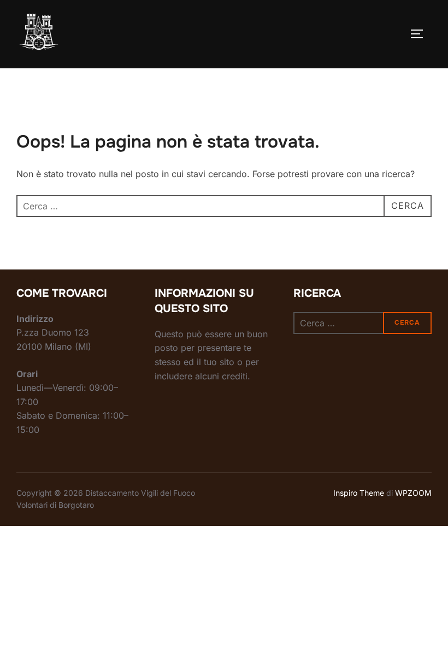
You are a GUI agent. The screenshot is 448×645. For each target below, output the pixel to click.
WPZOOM (413, 492)
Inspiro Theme (358, 492)
